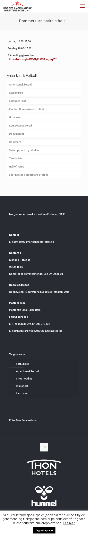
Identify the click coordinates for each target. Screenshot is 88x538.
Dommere (15, 142)
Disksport (22, 386)
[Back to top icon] (44, 447)
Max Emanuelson (26, 420)
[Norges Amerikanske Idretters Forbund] (17, 6)
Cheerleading (24, 378)
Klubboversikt (17, 101)
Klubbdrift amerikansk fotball (26, 109)
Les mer (69, 523)
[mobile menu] (82, 6)
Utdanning (15, 117)
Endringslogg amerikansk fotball (28, 174)
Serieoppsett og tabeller (24, 150)
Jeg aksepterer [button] (44, 530)
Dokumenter (16, 133)
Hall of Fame (16, 166)
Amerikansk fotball (20, 84)
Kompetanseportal (20, 125)
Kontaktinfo (16, 92)
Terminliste (16, 158)
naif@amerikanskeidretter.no (36, 241)
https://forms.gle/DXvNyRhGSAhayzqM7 (32, 59)
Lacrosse (22, 393)
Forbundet (22, 363)
